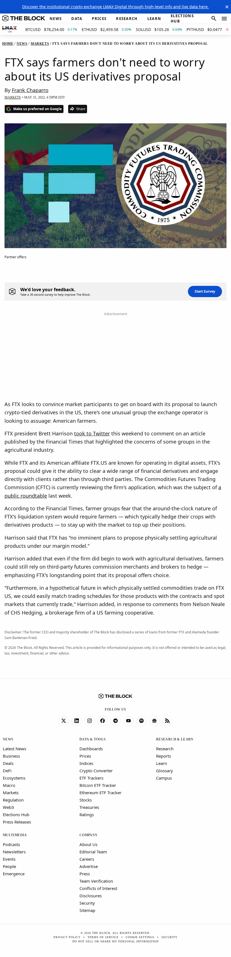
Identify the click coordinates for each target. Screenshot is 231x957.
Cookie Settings (140, 937)
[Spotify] (141, 721)
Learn (161, 763)
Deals (8, 763)
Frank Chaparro (30, 90)
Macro (9, 785)
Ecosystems (14, 778)
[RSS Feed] (167, 721)
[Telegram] (115, 721)
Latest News (14, 748)
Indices (86, 763)
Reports (163, 756)
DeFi (7, 770)
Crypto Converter (96, 770)
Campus (164, 778)
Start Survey (205, 291)
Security (87, 903)
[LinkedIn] (77, 721)
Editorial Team (93, 851)
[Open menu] (224, 18)
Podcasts (11, 844)
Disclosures (90, 895)
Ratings (86, 814)
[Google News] (154, 721)
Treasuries (89, 807)
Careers (86, 859)
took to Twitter (92, 433)
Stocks (85, 800)
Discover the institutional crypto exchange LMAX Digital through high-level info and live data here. (115, 6)
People (9, 866)
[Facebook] (102, 721)
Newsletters (14, 851)
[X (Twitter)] (64, 721)
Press (84, 873)
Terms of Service (103, 937)
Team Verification (96, 881)
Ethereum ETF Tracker (100, 792)
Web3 (8, 807)
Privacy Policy (67, 937)
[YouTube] (128, 721)
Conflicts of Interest (98, 888)
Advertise (88, 866)
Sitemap (87, 910)
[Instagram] (90, 721)
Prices (85, 756)
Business (11, 756)
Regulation (13, 800)
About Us (88, 844)
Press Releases (17, 822)
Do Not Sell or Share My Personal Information (115, 941)
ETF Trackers (91, 778)
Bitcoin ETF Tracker (97, 785)
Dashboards (91, 748)
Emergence (14, 873)
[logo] (23, 18)
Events (9, 859)
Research (165, 748)
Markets (11, 792)
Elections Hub (16, 814)
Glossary (164, 770)
